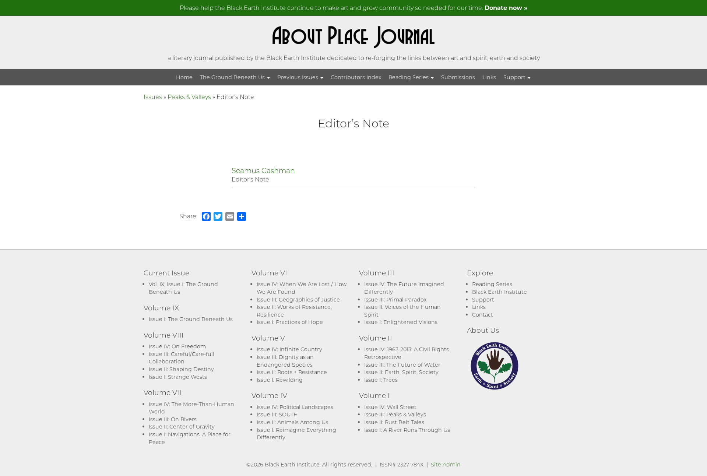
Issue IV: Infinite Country (289, 349)
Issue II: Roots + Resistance (292, 372)
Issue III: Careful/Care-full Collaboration (181, 357)
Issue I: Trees (381, 379)
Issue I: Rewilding (280, 379)
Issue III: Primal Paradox (395, 299)
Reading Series (409, 77)
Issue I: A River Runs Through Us (407, 429)
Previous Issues (298, 77)
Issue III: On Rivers (173, 419)
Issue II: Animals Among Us (292, 422)
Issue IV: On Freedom (177, 346)
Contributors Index (356, 77)
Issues (153, 97)
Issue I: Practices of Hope (290, 321)
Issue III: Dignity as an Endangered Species (285, 360)
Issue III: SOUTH (277, 414)
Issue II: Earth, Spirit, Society (401, 372)
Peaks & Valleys (189, 97)
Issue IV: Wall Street (390, 406)
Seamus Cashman (263, 170)
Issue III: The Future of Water (402, 364)
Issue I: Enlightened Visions (400, 321)
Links (489, 77)
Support (515, 77)
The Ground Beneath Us (233, 77)
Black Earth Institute (499, 291)
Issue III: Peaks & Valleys (395, 414)
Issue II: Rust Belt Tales (394, 422)
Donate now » (506, 7)
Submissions (458, 77)
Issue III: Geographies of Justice (298, 299)
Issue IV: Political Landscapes (295, 406)
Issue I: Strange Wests (178, 376)
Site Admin (446, 464)
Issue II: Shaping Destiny (181, 369)
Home (184, 77)
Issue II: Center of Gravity (182, 426)
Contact (482, 314)
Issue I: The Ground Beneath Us (191, 318)
